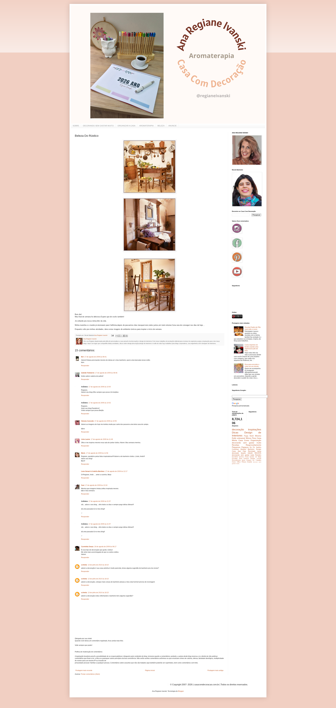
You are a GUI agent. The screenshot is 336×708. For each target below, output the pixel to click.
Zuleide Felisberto (87, 373)
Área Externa (244, 458)
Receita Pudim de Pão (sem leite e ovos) (253, 328)
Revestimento (236, 460)
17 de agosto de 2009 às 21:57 (100, 501)
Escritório (235, 457)
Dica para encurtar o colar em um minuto (252, 365)
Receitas (235, 445)
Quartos (243, 449)
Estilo (234, 438)
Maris (83, 453)
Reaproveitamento (253, 445)
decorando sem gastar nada (243, 455)
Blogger (181, 691)
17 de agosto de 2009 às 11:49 (102, 439)
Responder (85, 366)
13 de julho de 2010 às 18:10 (98, 565)
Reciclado (251, 451)
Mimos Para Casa (253, 438)
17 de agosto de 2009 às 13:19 (96, 485)
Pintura (244, 462)
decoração (238, 429)
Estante (249, 462)
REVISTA (258, 453)
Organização (256, 440)
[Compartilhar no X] (121, 335)
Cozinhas (235, 449)
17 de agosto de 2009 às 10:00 (100, 387)
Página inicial (150, 670)
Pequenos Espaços (240, 447)
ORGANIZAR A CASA (126, 126)
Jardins (258, 447)
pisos (243, 460)
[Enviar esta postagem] (112, 335)
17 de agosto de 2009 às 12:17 (116, 471)
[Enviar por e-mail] (116, 335)
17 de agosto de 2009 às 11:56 (97, 453)
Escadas (235, 458)
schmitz (84, 565)
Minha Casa (237, 440)
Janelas (252, 458)
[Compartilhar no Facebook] (124, 335)
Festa (247, 457)
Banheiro (251, 449)
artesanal (241, 438)
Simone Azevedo (87, 421)
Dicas (235, 432)
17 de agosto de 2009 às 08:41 (95, 357)
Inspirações (254, 429)
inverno (241, 457)
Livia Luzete (85, 439)
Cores (246, 440)
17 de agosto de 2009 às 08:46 (106, 373)
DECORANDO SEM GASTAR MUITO (98, 126)
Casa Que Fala (239, 451)
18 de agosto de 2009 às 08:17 (105, 547)
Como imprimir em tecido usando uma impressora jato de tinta (251, 347)
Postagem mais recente (83, 670)
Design (258, 449)
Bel (82, 357)
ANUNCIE (172, 126)
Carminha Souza (87, 547)
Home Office (236, 462)
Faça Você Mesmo (252, 436)
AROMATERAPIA (146, 126)
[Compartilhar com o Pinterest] (126, 335)
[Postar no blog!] (119, 335)
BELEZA (161, 126)
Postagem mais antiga (215, 670)
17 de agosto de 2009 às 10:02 (100, 403)
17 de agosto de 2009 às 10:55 (105, 421)
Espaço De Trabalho (253, 460)
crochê (259, 458)
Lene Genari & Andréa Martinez (92, 471)
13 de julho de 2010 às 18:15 (98, 579)
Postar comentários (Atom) (90, 674)
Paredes (258, 455)
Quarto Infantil (247, 453)
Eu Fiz (252, 447)
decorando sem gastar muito (246, 443)
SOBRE (76, 126)
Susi (82, 485)
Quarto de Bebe (255, 457)
